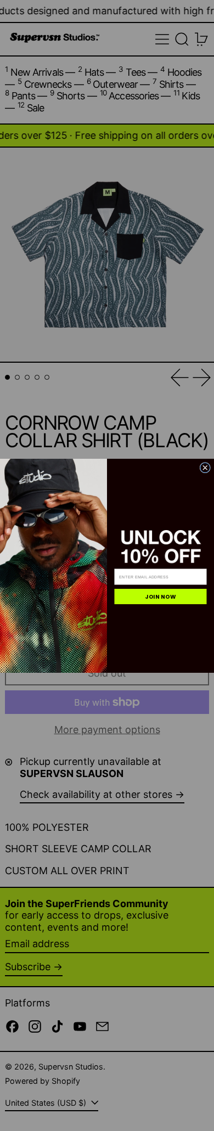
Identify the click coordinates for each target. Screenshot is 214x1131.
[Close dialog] (205, 467)
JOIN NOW (160, 596)
